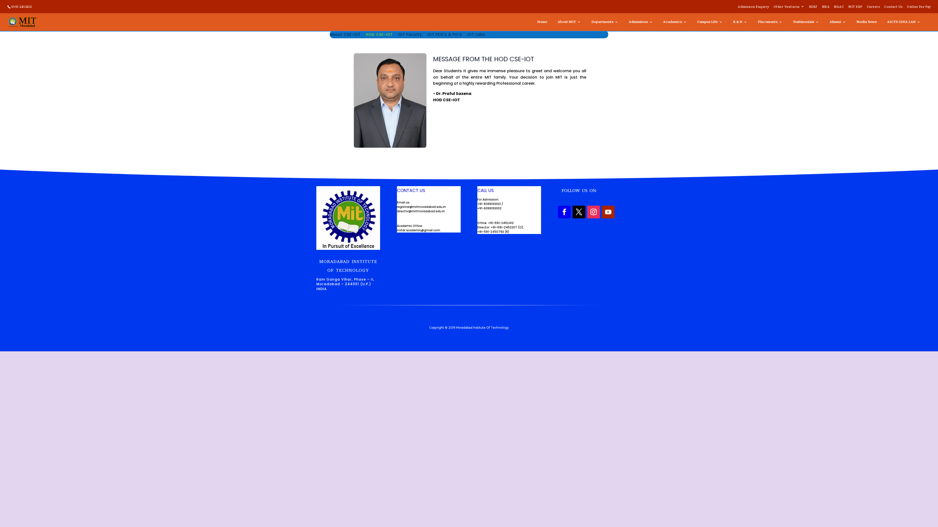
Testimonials (803, 22)
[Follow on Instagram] (593, 212)
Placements (768, 22)
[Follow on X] (579, 212)
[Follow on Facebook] (564, 212)
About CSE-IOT (345, 35)
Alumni (835, 22)
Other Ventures (787, 7)
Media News (866, 22)
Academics (672, 22)
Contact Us (893, 7)
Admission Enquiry (753, 7)
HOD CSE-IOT (379, 35)
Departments (602, 22)
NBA (826, 7)
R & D (737, 22)
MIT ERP (855, 7)
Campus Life (707, 22)
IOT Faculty (410, 35)
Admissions (638, 22)
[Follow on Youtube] (608, 212)
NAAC (839, 7)
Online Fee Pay (919, 7)
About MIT (567, 22)
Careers (873, 7)
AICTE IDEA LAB (901, 22)
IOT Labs (476, 35)
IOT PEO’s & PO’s (444, 35)
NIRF (813, 7)
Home (542, 22)
